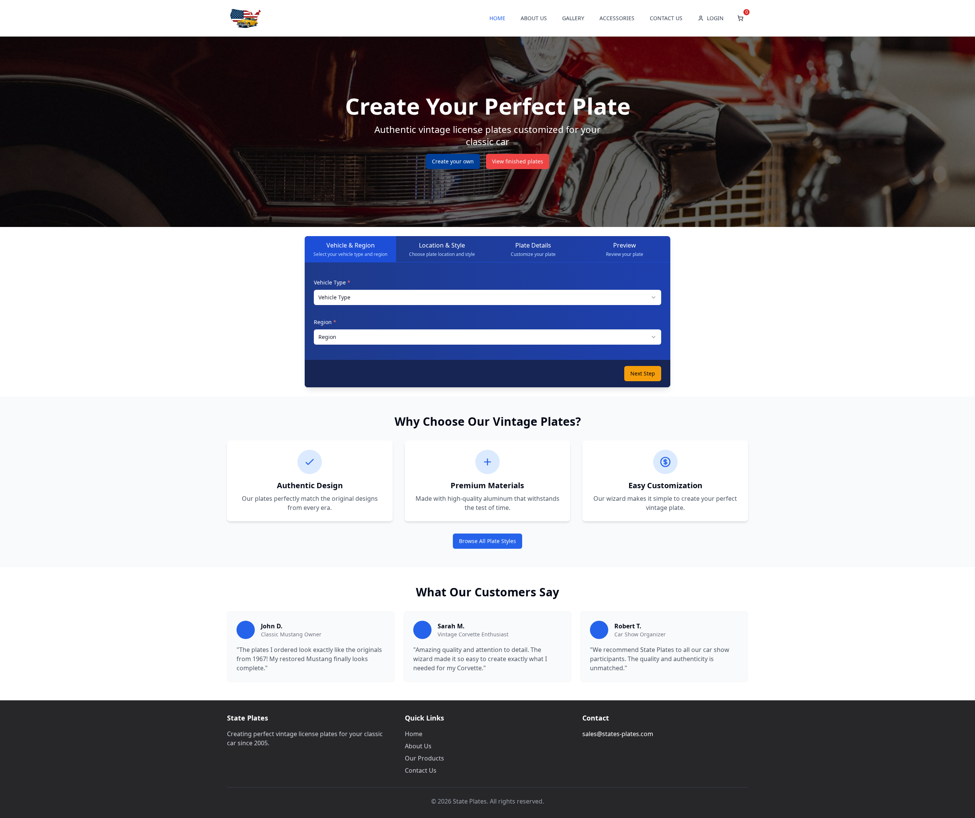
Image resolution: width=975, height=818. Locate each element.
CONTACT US (666, 18)
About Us (418, 746)
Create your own (453, 161)
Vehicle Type (332, 282)
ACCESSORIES (617, 18)
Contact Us (420, 770)
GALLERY (573, 18)
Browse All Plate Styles (487, 541)
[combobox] (487, 297)
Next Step (642, 373)
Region (325, 322)
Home (413, 734)
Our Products (424, 758)
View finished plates (517, 161)
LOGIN (715, 18)
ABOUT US (534, 18)
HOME (497, 18)
